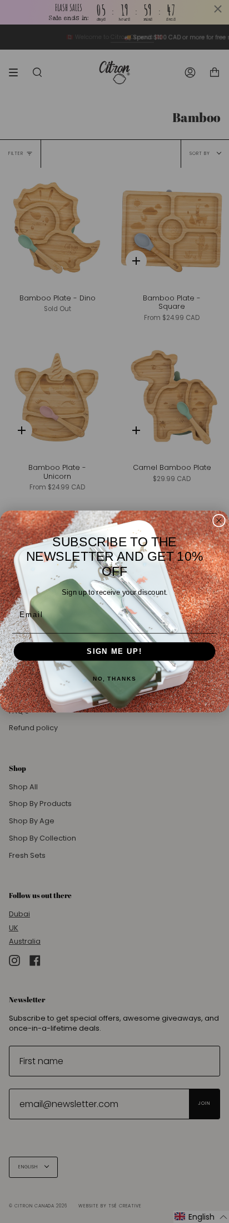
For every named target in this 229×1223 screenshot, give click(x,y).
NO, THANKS (114, 679)
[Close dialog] (219, 520)
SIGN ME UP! (114, 652)
